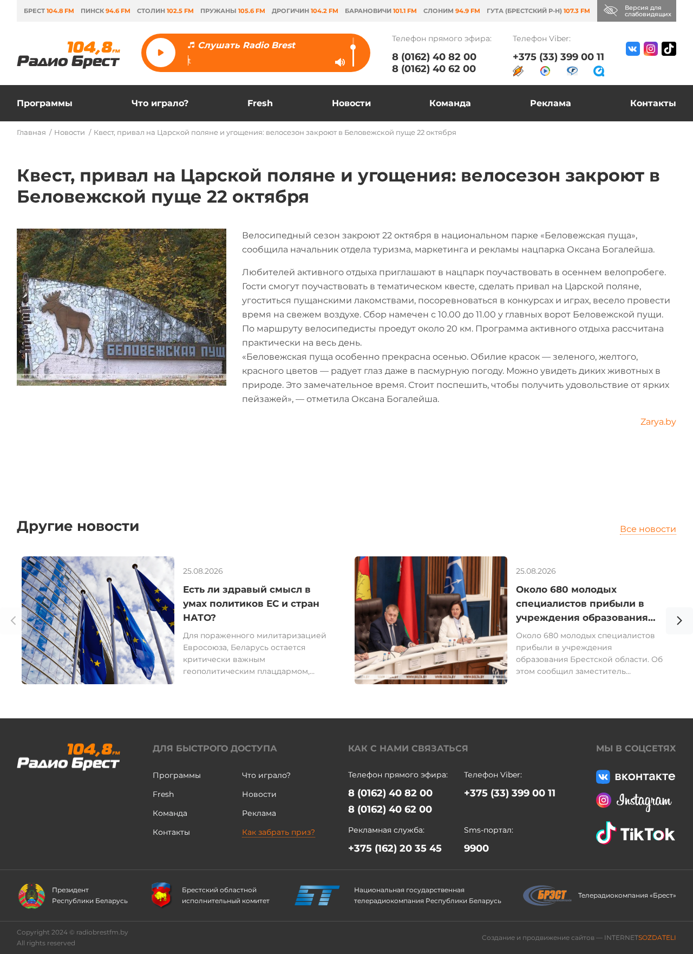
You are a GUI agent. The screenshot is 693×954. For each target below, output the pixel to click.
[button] (679, 622)
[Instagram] (651, 59)
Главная (31, 132)
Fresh (260, 103)
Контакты (653, 103)
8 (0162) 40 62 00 (434, 69)
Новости (351, 103)
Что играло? (160, 103)
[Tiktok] (669, 59)
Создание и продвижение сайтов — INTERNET (579, 937)
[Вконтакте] (633, 59)
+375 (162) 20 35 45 (395, 848)
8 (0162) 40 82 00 (434, 57)
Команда (450, 103)
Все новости (648, 529)
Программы (45, 103)
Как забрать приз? (278, 832)
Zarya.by (658, 422)
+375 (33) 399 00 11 (558, 57)
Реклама (550, 103)
